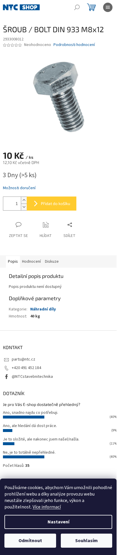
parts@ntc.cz (23, 359)
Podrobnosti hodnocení (74, 45)
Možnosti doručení (19, 188)
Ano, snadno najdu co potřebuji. (30, 413)
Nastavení (58, 522)
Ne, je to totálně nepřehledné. (29, 452)
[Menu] (108, 7)
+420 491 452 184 (26, 368)
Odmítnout (30, 540)
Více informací (47, 507)
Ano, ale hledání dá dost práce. (30, 426)
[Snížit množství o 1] (24, 207)
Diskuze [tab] (52, 261)
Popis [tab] (13, 261)
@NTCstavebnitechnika (32, 377)
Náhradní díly (43, 309)
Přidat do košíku (55, 203)
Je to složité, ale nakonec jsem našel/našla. (41, 439)
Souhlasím (86, 540)
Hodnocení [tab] (31, 261)
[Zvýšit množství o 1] (24, 200)
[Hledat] (77, 7)
